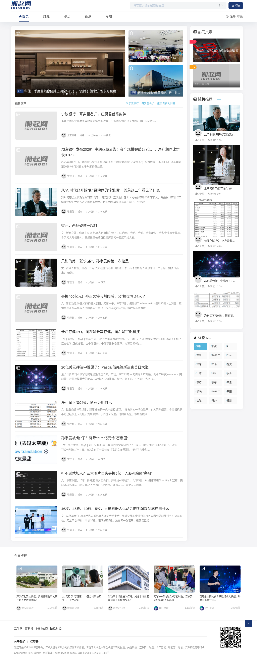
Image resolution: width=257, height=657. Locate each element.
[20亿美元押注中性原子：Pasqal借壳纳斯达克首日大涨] (36, 379)
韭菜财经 (71, 135)
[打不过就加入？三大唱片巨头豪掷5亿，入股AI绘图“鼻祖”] (36, 485)
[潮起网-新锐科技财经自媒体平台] (21, 5)
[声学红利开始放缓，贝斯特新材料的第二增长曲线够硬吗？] (36, 579)
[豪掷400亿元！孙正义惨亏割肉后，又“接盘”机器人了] (36, 308)
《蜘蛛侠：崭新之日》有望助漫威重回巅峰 (216, 52)
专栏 (109, 16)
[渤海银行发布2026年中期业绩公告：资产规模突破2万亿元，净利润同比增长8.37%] (36, 161)
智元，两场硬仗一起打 (79, 226)
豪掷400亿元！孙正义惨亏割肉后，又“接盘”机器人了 (103, 296)
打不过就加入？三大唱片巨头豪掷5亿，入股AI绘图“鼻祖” (106, 473)
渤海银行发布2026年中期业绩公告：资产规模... (152, 103)
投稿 (237, 5)
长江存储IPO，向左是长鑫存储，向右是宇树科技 (100, 332)
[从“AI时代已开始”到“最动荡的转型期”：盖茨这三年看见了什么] (36, 202)
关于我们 (19, 641)
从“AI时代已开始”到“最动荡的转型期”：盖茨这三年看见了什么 (110, 190)
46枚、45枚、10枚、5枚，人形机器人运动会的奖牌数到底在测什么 (115, 509)
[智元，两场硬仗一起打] (36, 237)
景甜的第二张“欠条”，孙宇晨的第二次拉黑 (95, 261)
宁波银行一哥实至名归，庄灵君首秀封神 (93, 114)
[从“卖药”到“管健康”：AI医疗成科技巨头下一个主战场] (82, 579)
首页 (25, 16)
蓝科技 (29, 628)
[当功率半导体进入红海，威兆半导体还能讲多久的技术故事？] (128, 579)
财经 (46, 16)
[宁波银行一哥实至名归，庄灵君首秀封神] (36, 126)
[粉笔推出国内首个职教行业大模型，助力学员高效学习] (220, 579)
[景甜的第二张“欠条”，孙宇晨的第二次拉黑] (36, 273)
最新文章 (20, 103)
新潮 (88, 16)
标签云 (34, 641)
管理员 (70, 176)
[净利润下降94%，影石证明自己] (36, 414)
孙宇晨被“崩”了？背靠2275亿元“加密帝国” (94, 438)
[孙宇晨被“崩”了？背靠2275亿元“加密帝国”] (36, 450)
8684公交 (42, 628)
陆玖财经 (55, 628)
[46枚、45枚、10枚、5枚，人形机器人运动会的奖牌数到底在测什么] (36, 520)
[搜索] (220, 5)
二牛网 (18, 628)
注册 (233, 16)
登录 (240, 16)
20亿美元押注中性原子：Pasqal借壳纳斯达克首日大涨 (105, 367)
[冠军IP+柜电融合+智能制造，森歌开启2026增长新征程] (174, 579)
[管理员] (199, 133)
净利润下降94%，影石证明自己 (86, 403)
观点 (67, 16)
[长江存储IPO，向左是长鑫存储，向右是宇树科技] (36, 343)
